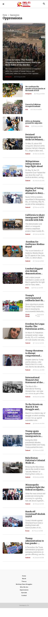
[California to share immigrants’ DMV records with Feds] (13, 224)
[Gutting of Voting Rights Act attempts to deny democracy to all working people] (13, 197)
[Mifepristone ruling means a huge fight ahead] (13, 171)
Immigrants (28, 93)
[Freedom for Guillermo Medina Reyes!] (13, 251)
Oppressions (24, 590)
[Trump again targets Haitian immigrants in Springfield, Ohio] (13, 440)
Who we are (24, 587)
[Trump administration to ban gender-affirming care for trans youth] (13, 548)
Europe (27, 530)
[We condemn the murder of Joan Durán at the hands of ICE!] (13, 90)
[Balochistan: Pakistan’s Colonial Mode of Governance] (13, 467)
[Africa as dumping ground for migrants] (13, 124)
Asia (26, 109)
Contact (24, 595)
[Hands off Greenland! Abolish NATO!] (13, 521)
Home (5, 15)
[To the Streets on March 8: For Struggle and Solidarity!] (13, 414)
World (24, 578)
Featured (27, 153)
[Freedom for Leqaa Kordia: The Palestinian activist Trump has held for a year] (13, 333)
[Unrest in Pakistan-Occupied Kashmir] (13, 107)
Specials (24, 592)
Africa (27, 126)
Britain (27, 287)
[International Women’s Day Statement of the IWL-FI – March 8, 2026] (13, 387)
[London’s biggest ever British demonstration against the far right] (13, 278)
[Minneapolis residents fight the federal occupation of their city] (13, 494)
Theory (24, 581)
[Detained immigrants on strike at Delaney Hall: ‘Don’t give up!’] (13, 144)
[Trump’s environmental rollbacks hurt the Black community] (13, 305)
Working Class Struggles (24, 584)
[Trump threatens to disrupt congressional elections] (13, 360)
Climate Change (27, 315)
